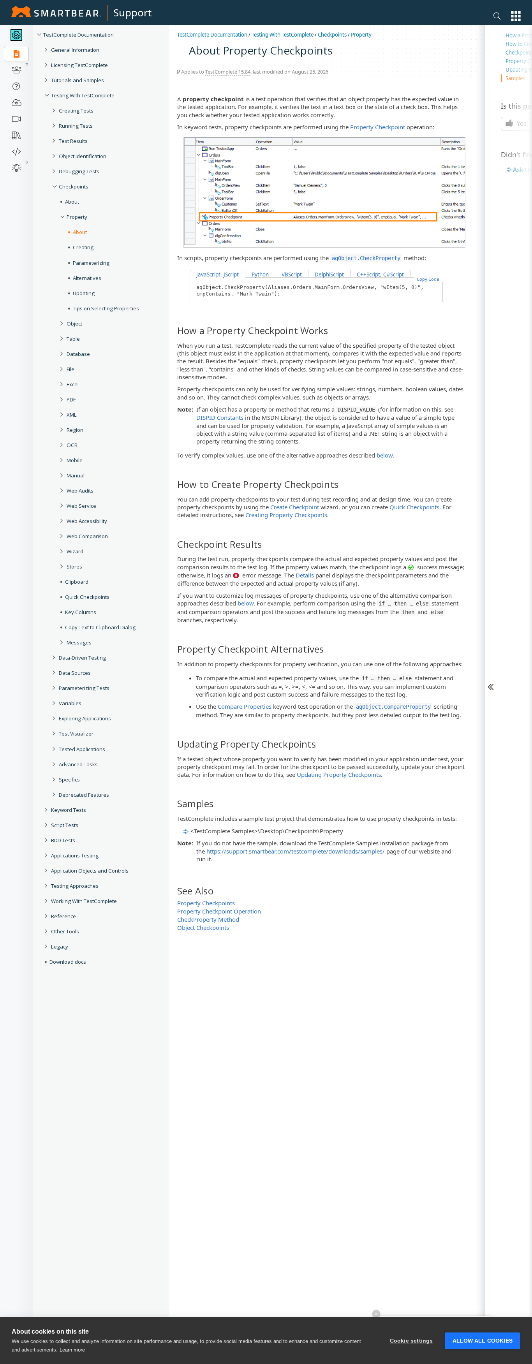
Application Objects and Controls (90, 870)
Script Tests (64, 825)
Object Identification (82, 156)
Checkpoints (73, 186)
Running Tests (76, 125)
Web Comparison (87, 536)
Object (74, 323)
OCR (72, 445)
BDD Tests (63, 840)
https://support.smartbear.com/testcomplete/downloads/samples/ (295, 851)
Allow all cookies (483, 1341)
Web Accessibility (87, 520)
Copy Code (428, 279)
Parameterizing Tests (84, 688)
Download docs (67, 961)
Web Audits (80, 490)
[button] (516, 16)
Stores (74, 566)
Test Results (73, 140)
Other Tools (65, 931)
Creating (83, 247)
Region (75, 429)
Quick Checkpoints (87, 596)
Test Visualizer (76, 733)
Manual (76, 475)
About (72, 201)
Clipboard (76, 581)
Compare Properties (244, 706)
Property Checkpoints (206, 903)
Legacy (59, 946)
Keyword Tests (68, 809)
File (70, 369)
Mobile (75, 460)
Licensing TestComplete (79, 65)
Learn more (72, 1350)
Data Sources (75, 672)
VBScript (292, 274)
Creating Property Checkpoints (286, 515)
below (385, 455)
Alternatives (87, 278)
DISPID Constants (219, 417)
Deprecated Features (84, 794)
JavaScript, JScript (217, 274)
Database (78, 353)
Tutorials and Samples (77, 80)
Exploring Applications (85, 718)
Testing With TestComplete (83, 95)
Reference (63, 916)
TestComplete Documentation (78, 34)
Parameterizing (91, 262)
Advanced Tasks (78, 764)
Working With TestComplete (84, 901)
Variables (70, 703)
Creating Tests (76, 110)
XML (72, 414)
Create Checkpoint (294, 507)
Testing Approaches (75, 885)
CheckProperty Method (208, 919)
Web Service (81, 505)
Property (77, 216)
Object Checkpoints (203, 927)
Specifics (69, 779)
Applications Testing (75, 855)
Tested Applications (82, 749)
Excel (73, 384)
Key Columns (80, 612)
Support (132, 12)
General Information (75, 49)
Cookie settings (411, 1341)
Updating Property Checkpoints (339, 774)
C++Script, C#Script (380, 274)
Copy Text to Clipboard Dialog (100, 627)
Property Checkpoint (377, 127)
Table (73, 338)
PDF (71, 399)
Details (305, 575)
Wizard (75, 551)
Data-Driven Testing (82, 657)
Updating (84, 293)
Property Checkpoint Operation (219, 911)
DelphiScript (329, 274)
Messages (79, 642)
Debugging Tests (79, 171)
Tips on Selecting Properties (106, 308)
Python (260, 274)
